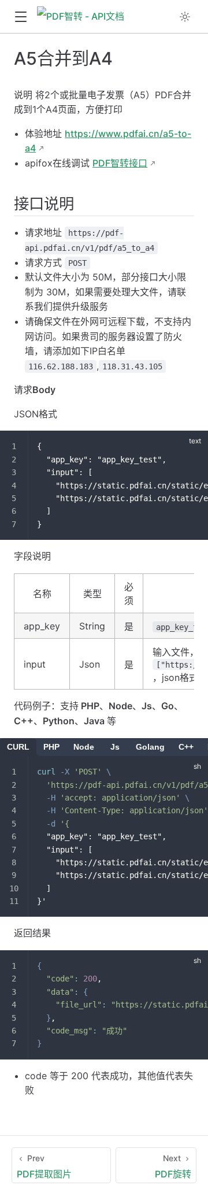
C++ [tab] (186, 746)
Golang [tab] (150, 746)
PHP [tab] (51, 746)
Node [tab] (83, 746)
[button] (20, 17)
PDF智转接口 (119, 163)
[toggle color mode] (185, 16)
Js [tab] (115, 746)
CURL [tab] (18, 746)
